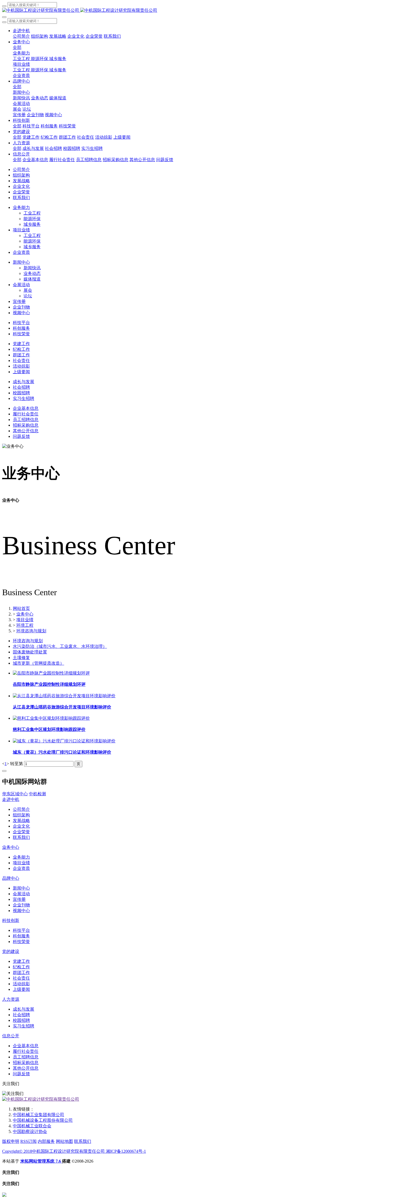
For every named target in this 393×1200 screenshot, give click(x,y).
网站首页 (21, 608)
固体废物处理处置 (30, 652)
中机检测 (37, 794)
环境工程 (24, 625)
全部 (17, 47)
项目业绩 (24, 619)
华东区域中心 (15, 794)
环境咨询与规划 (31, 631)
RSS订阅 (28, 1141)
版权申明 (10, 1141)
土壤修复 (21, 657)
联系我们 (82, 1141)
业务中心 (24, 614)
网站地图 (64, 1141)
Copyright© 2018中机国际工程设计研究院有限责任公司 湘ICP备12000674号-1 (74, 1151)
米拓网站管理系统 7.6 (41, 1161)
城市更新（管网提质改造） (38, 663)
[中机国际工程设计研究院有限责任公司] (196, 10)
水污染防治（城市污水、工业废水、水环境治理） (60, 646)
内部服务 (46, 1141)
